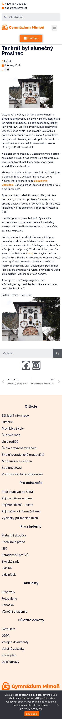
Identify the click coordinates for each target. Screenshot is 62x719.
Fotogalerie (9, 598)
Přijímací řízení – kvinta (17, 505)
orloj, (30, 253)
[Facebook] (26, 365)
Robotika (8, 605)
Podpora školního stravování (22, 474)
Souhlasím (31, 713)
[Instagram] (36, 365)
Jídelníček (9, 574)
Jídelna (7, 568)
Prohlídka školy (13, 428)
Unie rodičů (10, 441)
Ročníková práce (13, 542)
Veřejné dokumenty (15, 642)
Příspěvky (8, 592)
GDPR (6, 635)
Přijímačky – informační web (21, 511)
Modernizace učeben (17, 461)
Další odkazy (10, 661)
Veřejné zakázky (13, 648)
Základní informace (15, 415)
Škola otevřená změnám (19, 448)
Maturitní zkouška (14, 535)
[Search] (57, 353)
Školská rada (11, 435)
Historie (7, 422)
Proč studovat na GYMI (18, 492)
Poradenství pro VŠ (15, 555)
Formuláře (8, 629)
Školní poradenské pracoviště (23, 454)
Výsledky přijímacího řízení (20, 518)
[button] (54, 28)
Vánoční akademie (14, 611)
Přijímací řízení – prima (17, 498)
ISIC (4, 548)
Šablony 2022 (12, 467)
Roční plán (9, 655)
